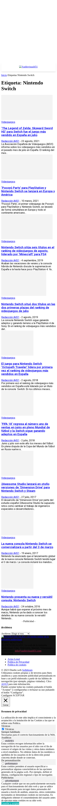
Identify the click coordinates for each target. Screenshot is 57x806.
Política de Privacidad (18, 662)
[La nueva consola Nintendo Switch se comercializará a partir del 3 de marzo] (17, 534)
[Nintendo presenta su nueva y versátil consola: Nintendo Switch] (17, 587)
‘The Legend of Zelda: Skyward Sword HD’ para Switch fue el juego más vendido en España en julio (27, 132)
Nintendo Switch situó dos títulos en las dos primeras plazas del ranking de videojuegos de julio (28, 307)
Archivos (5, 633)
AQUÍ (4, 684)
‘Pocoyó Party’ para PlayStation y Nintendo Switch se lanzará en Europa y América (28, 191)
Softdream (27, 670)
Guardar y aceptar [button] (10, 803)
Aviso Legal (14, 659)
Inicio (4, 75)
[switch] (3, 741)
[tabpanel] (28, 734)
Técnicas (9, 729)
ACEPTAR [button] (18, 695)
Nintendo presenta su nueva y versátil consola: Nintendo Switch (26, 598)
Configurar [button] (6, 695)
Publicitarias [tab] (7, 777)
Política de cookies (17, 664)
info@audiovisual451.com (28, 650)
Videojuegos (8, 122)
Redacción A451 (10, 141)
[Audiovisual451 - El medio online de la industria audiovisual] (28, 68)
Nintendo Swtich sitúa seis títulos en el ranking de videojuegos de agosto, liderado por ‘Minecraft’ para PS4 (27, 251)
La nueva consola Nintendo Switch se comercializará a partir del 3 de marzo (27, 545)
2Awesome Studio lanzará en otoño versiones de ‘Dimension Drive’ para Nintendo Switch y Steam (25, 487)
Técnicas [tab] (5, 726)
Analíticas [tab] (6, 737)
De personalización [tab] (10, 760)
